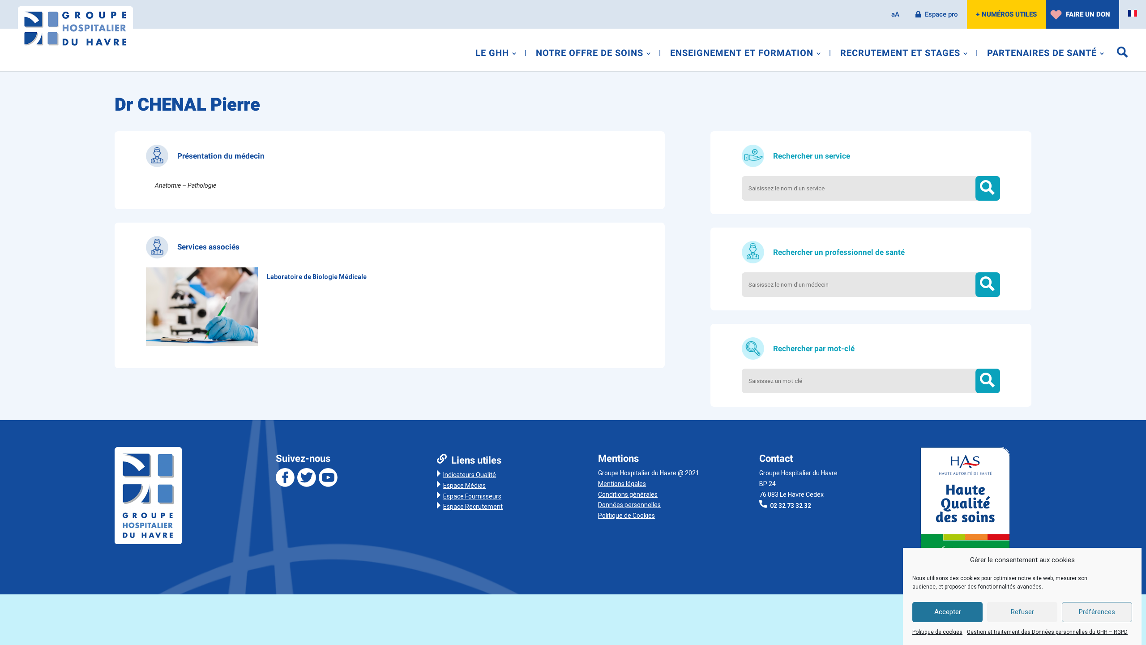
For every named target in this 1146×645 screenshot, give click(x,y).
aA (895, 14)
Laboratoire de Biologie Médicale (317, 276)
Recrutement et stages (900, 55)
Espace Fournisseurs (472, 496)
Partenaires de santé (1042, 55)
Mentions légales (622, 483)
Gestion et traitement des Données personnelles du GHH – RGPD (1047, 632)
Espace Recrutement (473, 506)
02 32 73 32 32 (790, 505)
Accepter (947, 612)
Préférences (1097, 612)
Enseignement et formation (741, 55)
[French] (1132, 13)
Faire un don (1088, 14)
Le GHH (492, 55)
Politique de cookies (937, 632)
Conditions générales (628, 494)
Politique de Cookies (626, 515)
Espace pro (941, 14)
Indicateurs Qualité (469, 474)
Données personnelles (629, 504)
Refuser (1022, 612)
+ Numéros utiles (1006, 14)
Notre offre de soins (589, 55)
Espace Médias (464, 485)
